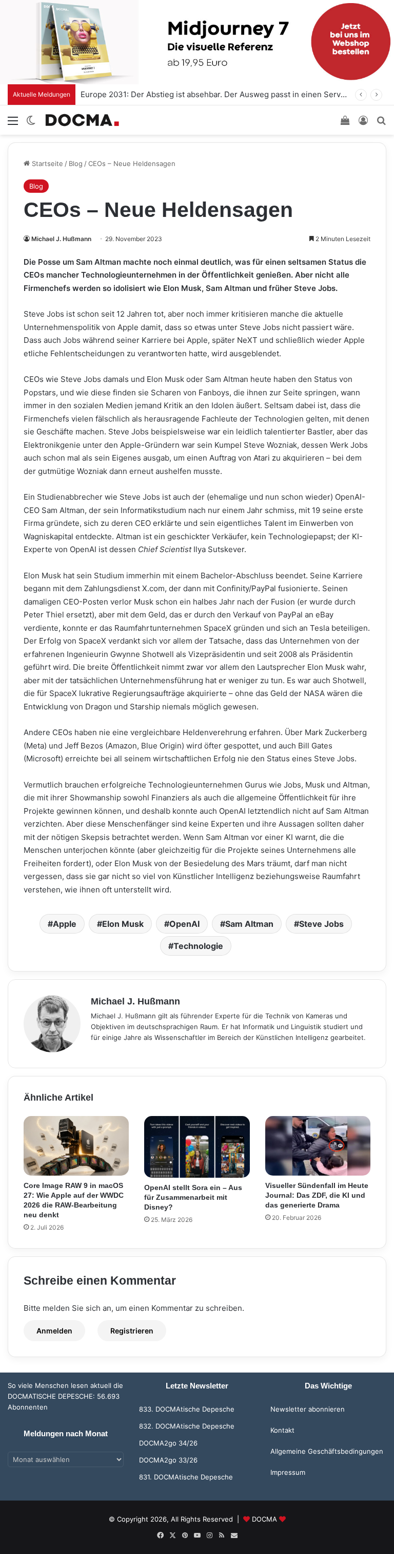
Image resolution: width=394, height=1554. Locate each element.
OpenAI (184, 924)
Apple (64, 924)
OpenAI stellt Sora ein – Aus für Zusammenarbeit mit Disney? (193, 1197)
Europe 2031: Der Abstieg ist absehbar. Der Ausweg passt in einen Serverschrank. (230, 94)
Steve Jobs (321, 924)
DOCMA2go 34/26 (168, 1443)
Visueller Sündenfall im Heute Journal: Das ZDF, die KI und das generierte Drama (316, 1195)
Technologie (198, 946)
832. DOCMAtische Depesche (186, 1426)
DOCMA (264, 1519)
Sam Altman (249, 924)
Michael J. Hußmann (61, 239)
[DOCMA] (82, 120)
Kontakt (282, 1430)
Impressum (287, 1472)
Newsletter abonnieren (307, 1409)
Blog (76, 163)
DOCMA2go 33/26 (168, 1460)
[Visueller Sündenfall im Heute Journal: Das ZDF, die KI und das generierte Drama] (317, 1146)
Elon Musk (123, 924)
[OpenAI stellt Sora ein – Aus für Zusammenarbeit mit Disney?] (196, 1147)
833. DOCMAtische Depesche (186, 1409)
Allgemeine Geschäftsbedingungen (326, 1451)
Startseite (46, 163)
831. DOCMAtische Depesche (186, 1477)
